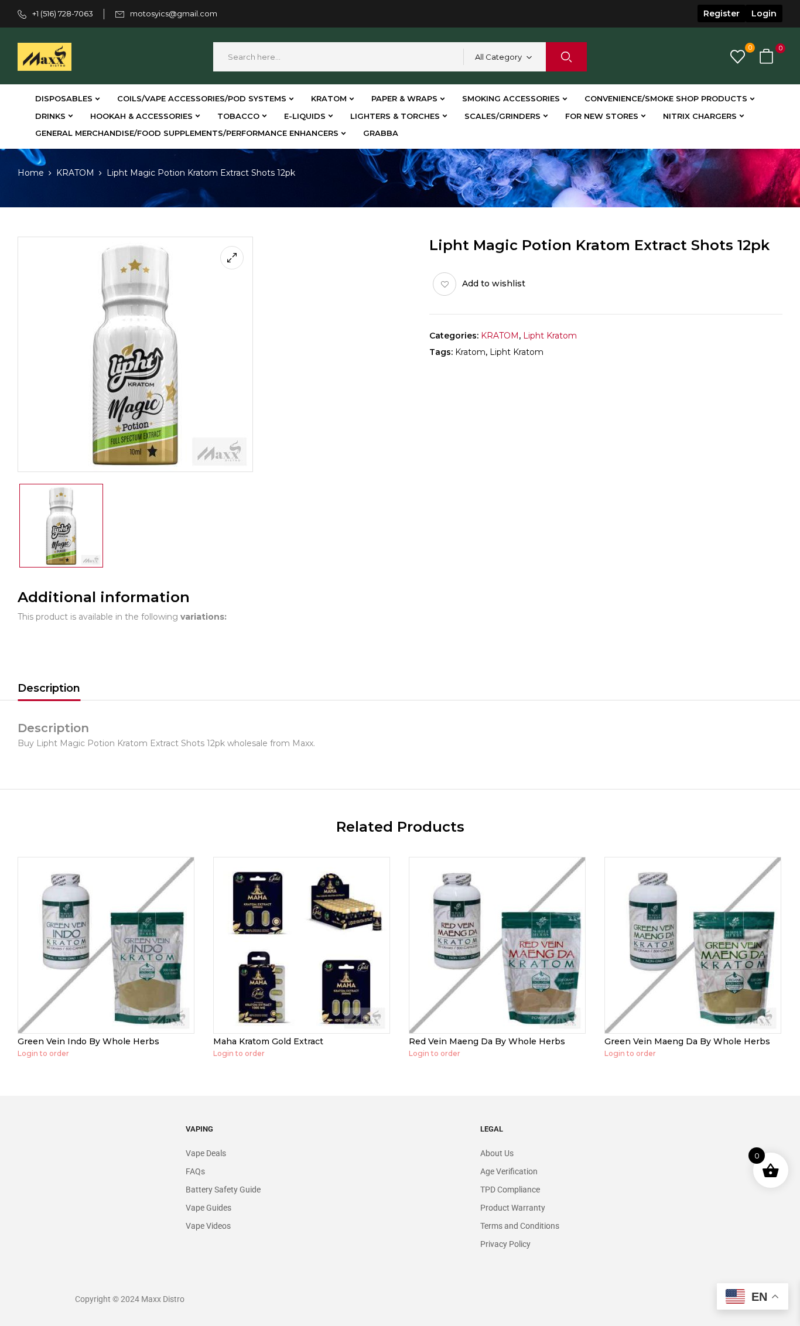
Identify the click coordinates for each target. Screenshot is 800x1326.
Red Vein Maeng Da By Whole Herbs (487, 1041)
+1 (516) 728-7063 (62, 13)
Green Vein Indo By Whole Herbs (88, 1041)
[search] (566, 56)
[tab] (49, 689)
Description (49, 688)
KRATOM (75, 173)
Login (764, 13)
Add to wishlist (493, 283)
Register (721, 13)
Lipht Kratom (550, 335)
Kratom (470, 352)
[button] (768, 57)
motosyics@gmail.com (173, 13)
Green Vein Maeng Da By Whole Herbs (687, 1041)
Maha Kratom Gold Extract (268, 1041)
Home (31, 173)
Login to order (43, 1053)
